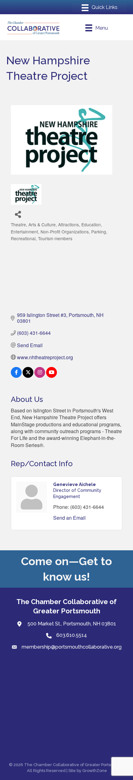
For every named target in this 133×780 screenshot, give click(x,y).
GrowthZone (94, 770)
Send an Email (69, 517)
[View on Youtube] (51, 375)
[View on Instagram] (39, 375)
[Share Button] (18, 214)
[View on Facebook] (16, 375)
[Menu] (99, 7)
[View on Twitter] (28, 375)
